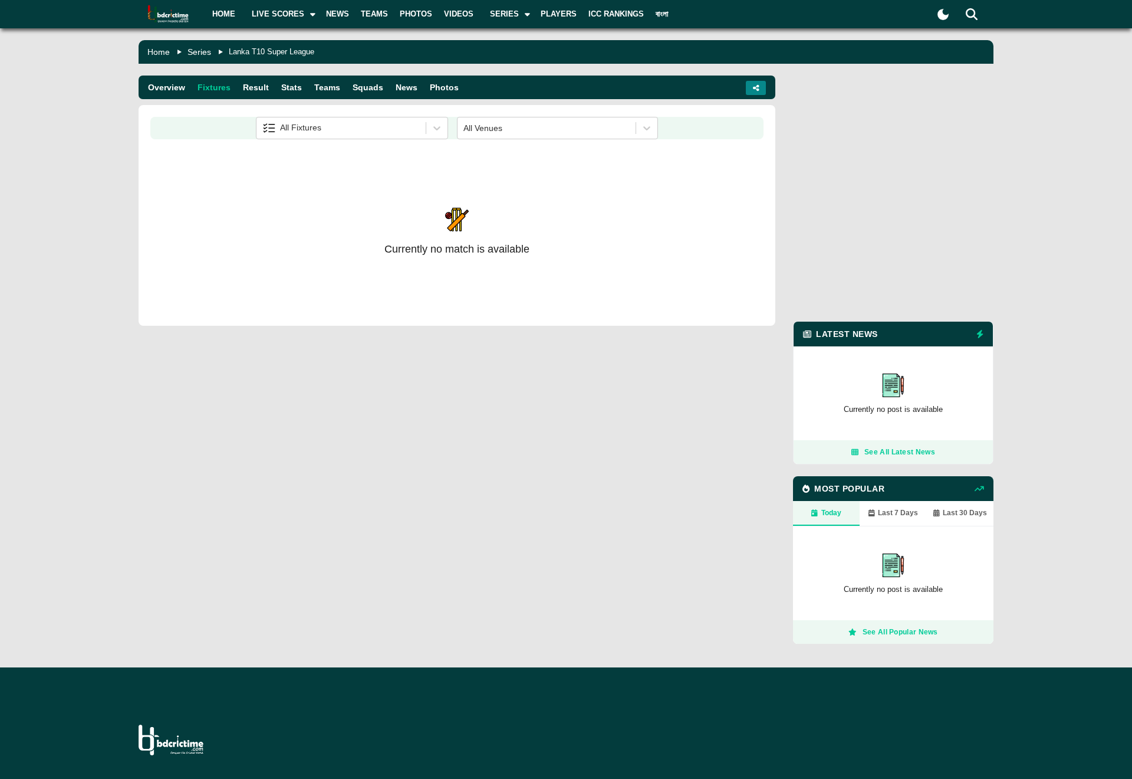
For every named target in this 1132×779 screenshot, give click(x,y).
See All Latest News (899, 452)
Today (831, 513)
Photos (416, 13)
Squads (368, 87)
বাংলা (662, 13)
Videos (458, 13)
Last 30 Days (965, 513)
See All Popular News (900, 632)
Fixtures (214, 87)
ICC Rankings (616, 13)
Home (223, 13)
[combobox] (263, 128)
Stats (291, 87)
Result (256, 87)
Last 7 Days (898, 513)
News (337, 13)
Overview (166, 87)
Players (559, 13)
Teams (374, 13)
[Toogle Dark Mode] (943, 14)
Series (199, 52)
